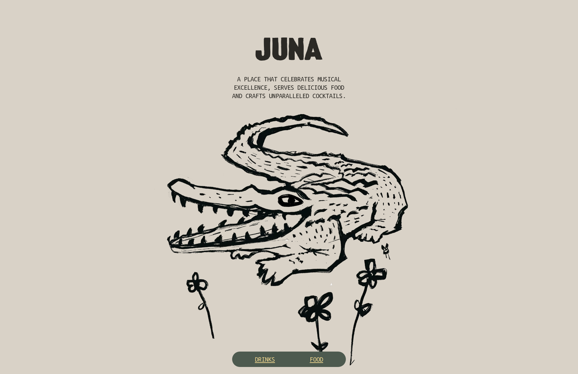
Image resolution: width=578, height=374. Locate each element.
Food (316, 359)
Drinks (265, 359)
